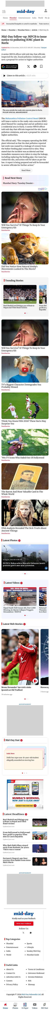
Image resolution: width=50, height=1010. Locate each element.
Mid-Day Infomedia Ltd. (31, 994)
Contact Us (10, 973)
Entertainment (12, 947)
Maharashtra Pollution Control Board (21, 118)
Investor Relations (35, 977)
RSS (29, 981)
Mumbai (9, 943)
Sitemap (31, 984)
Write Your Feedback (23, 923)
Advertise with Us (13, 977)
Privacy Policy (12, 984)
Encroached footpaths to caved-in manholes (21, 24)
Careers (9, 981)
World (8, 955)
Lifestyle (30, 947)
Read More (26, 170)
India (8, 951)
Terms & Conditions (36, 969)
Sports (29, 943)
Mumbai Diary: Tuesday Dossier (18, 183)
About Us (10, 969)
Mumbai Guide (33, 955)
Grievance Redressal (36, 973)
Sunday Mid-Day (34, 951)
